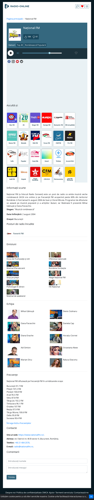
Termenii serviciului (64, 492)
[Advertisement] (47, 16)
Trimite (11, 477)
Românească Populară (35, 45)
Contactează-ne (81, 492)
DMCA (45, 492)
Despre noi (11, 492)
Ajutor (52, 492)
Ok (91, 496)
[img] (87, 6)
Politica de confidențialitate (29, 492)
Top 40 (20, 45)
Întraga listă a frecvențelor (19, 423)
